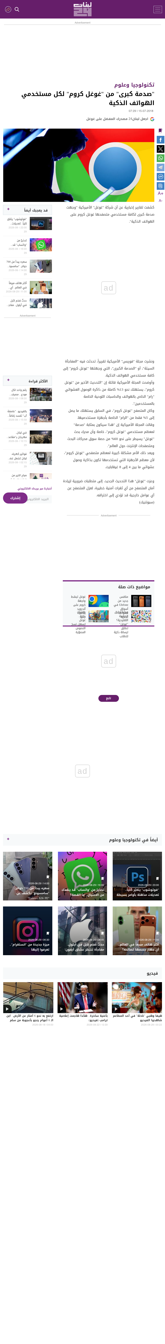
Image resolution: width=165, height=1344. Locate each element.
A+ (160, 193)
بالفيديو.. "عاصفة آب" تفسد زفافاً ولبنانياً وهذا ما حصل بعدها (17, 413)
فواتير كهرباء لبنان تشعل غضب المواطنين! (17, 456)
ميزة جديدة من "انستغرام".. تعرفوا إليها (29, 947)
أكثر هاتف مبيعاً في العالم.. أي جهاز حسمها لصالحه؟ (18, 285)
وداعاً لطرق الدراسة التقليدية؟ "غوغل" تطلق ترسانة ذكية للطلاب (121, 624)
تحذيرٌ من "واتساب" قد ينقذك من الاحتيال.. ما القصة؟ (19, 242)
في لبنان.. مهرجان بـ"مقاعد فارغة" (17, 434)
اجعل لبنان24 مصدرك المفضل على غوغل (117, 119)
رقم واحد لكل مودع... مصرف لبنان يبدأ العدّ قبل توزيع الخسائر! (16, 392)
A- (160, 201)
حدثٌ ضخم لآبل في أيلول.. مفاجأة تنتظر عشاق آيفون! (16, 302)
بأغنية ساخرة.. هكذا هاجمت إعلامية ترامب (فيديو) (83, 1018)
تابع (108, 698)
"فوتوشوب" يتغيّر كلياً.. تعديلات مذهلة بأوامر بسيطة (17, 221)
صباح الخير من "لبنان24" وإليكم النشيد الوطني (18, 477)
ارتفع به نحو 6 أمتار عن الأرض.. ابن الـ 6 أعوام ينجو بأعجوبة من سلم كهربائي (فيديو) (29, 1020)
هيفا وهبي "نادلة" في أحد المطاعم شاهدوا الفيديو (137, 1018)
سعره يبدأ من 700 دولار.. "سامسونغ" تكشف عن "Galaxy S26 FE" (16, 264)
